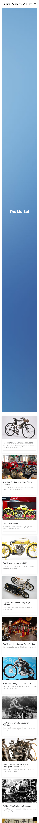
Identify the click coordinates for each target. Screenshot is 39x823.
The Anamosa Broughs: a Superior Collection (16, 724)
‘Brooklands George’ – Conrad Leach (17, 683)
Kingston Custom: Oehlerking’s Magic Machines (16, 603)
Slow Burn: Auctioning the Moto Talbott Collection (17, 483)
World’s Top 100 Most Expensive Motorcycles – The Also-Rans (15, 765)
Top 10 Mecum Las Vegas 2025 (15, 563)
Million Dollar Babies (10, 523)
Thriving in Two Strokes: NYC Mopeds (17, 806)
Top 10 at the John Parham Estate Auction (19, 644)
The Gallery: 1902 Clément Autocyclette (18, 443)
